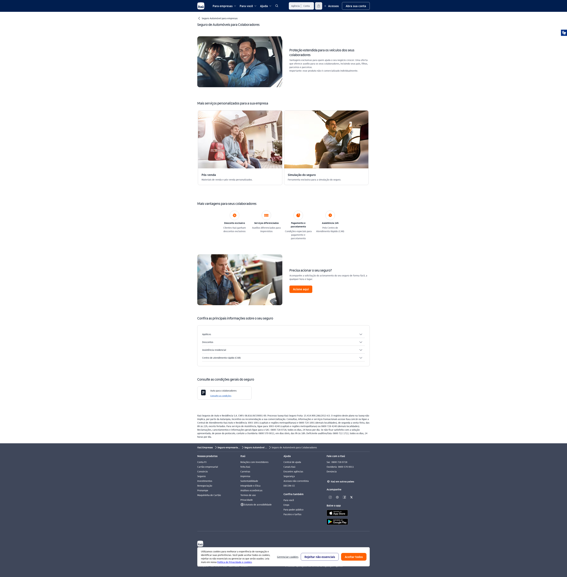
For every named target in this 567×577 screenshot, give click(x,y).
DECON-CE (289, 485)
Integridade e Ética (250, 485)
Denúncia (332, 471)
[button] (356, 6)
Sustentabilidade (249, 480)
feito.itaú (245, 466)
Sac (328, 462)
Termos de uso (248, 495)
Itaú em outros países (340, 481)
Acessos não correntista (296, 480)
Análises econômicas (251, 490)
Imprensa (245, 476)
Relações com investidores (254, 462)
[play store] (337, 522)
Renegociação (204, 485)
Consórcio (202, 471)
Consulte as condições (220, 395)
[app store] (337, 513)
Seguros (201, 476)
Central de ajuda (292, 462)
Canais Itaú (289, 466)
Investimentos (204, 480)
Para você (289, 500)
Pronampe (202, 490)
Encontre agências (293, 471)
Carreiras (245, 471)
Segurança (289, 476)
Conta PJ (201, 462)
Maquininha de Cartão (209, 495)
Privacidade (246, 499)
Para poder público (293, 509)
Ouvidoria (332, 466)
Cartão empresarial (207, 466)
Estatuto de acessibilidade (258, 504)
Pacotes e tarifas (292, 514)
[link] (276, 6)
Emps (286, 504)
